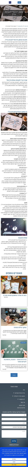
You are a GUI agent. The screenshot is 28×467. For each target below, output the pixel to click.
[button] (14, 375)
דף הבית (26, 26)
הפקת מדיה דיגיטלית (19, 396)
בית (24, 390)
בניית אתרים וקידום (20, 393)
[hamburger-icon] (19, 2)
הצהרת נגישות (14, 445)
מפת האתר (14, 386)
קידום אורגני (20, 26)
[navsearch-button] (10, 2)
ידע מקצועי (22, 399)
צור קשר (23, 402)
